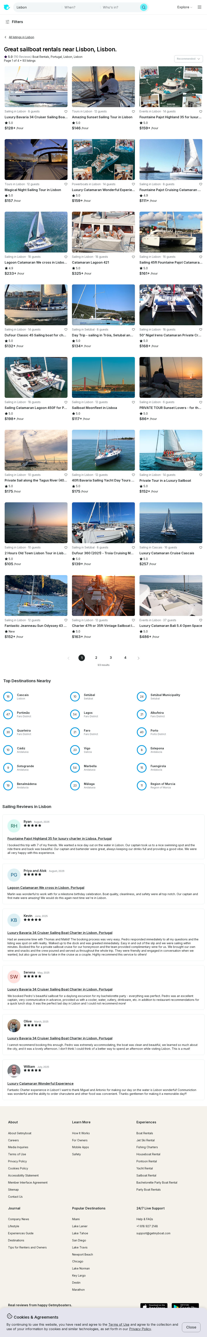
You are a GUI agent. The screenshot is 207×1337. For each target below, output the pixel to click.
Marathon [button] (78, 1289)
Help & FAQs (144, 1219)
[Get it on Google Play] (185, 1307)
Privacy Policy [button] (140, 1329)
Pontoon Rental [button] (146, 1161)
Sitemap (13, 1189)
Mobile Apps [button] (80, 1147)
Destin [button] (76, 1282)
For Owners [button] (80, 1140)
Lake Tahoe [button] (80, 1233)
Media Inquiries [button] (18, 1147)
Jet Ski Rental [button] (145, 1140)
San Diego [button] (79, 1240)
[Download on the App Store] (154, 1307)
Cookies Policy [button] (18, 1168)
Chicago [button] (77, 1261)
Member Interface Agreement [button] (28, 1182)
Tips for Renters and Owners (27, 1247)
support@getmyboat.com (153, 1233)
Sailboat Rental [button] (146, 1175)
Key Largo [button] (79, 1275)
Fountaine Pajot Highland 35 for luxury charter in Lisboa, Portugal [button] (59, 838)
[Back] (9, 87)
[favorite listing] (66, 111)
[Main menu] (199, 7)
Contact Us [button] (15, 1196)
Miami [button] (76, 1219)
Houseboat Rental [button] (148, 1154)
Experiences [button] (146, 1122)
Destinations (16, 1240)
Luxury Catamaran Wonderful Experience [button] (40, 1083)
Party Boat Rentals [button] (148, 1189)
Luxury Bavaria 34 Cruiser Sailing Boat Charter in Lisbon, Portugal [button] (59, 933)
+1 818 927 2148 (147, 1226)
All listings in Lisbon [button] (21, 37)
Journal (14, 1208)
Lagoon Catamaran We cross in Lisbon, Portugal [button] (45, 888)
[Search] (143, 7)
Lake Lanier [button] (80, 1226)
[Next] (62, 87)
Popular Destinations (89, 1208)
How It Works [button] (81, 1133)
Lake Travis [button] (80, 1247)
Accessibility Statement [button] (23, 1175)
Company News (18, 1219)
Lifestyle (13, 1226)
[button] (41, 57)
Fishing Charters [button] (147, 1147)
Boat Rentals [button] (144, 1133)
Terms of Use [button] (118, 1324)
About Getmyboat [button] (19, 1133)
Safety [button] (76, 1154)
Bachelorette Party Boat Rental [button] (156, 1182)
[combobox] (38, 7)
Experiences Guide (21, 1233)
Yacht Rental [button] (144, 1168)
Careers (13, 1140)
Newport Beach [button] (82, 1254)
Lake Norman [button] (81, 1268)
